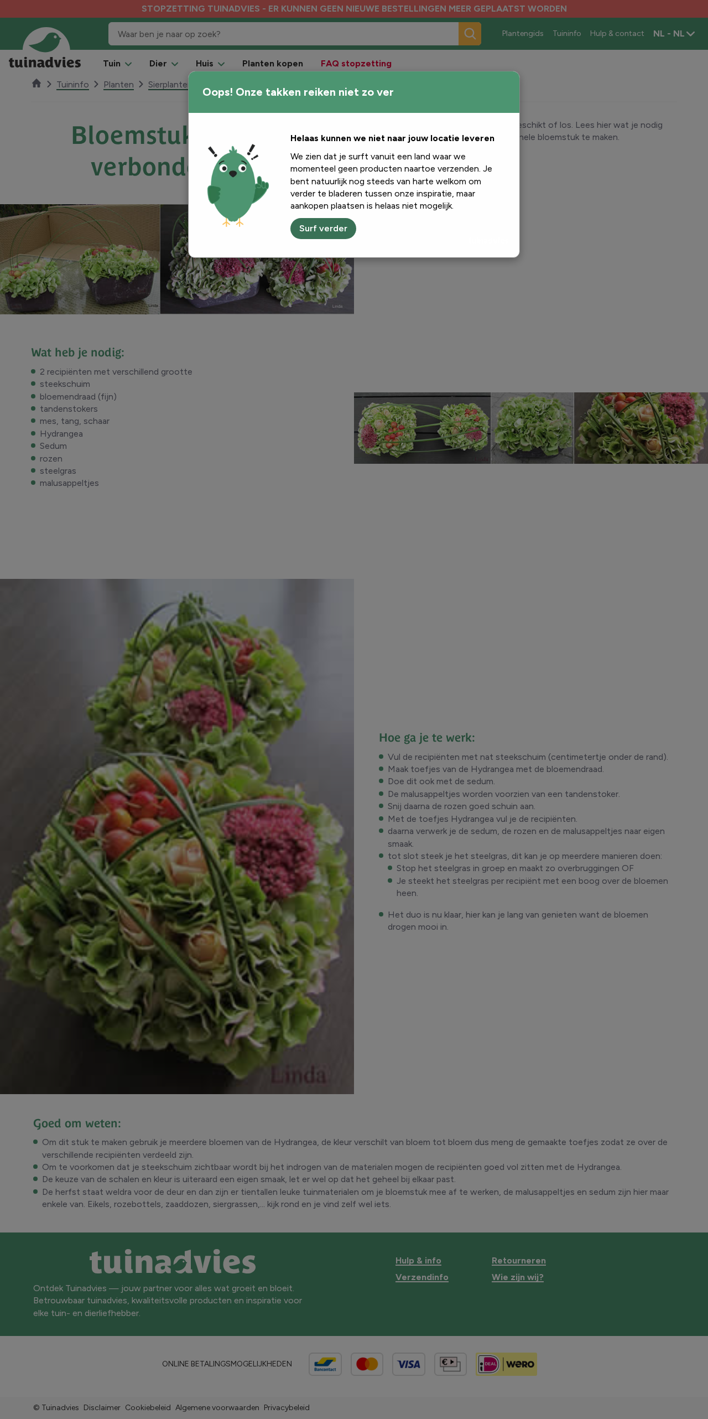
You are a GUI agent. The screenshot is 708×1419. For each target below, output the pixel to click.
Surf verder (323, 228)
